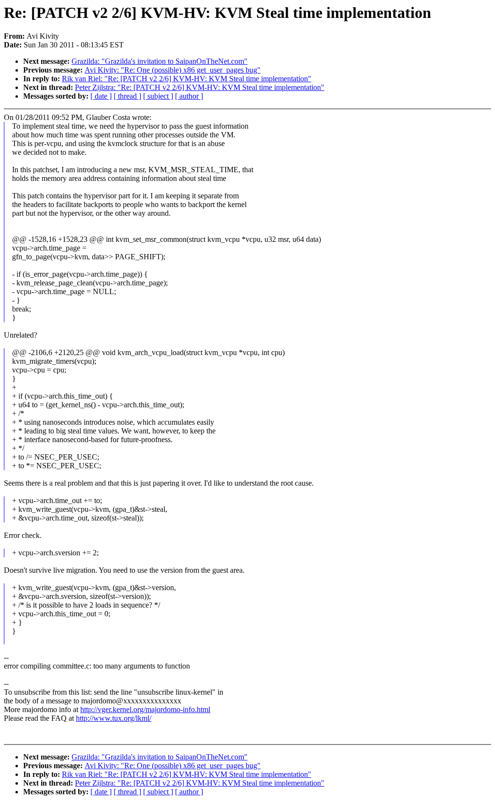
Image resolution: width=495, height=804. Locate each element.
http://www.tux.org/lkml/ (113, 718)
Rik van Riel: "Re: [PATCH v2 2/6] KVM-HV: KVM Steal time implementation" (186, 78)
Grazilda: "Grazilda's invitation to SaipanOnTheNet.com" (160, 61)
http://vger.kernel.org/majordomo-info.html (145, 709)
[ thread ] (127, 96)
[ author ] (189, 96)
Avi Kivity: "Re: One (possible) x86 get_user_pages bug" (173, 70)
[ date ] (101, 96)
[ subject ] (158, 96)
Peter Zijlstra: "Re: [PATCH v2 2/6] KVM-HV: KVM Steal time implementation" (199, 87)
